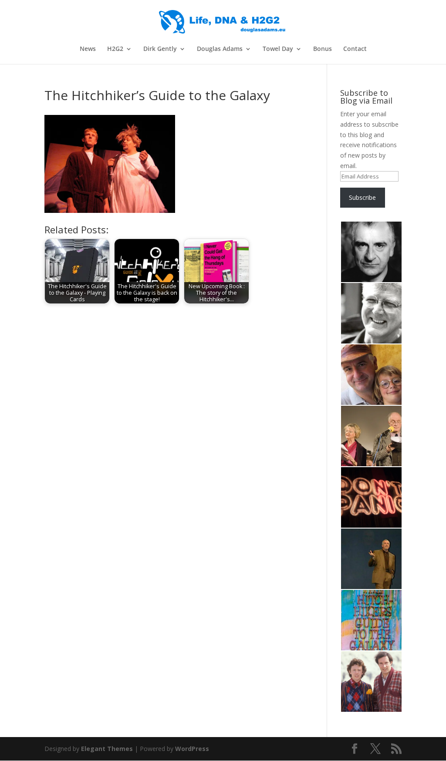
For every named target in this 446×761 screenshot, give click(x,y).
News (88, 49)
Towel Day (278, 49)
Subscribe (362, 197)
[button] (371, 252)
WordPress (192, 748)
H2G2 (115, 49)
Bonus (322, 49)
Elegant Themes (107, 748)
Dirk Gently (160, 49)
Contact (355, 49)
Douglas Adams (220, 49)
